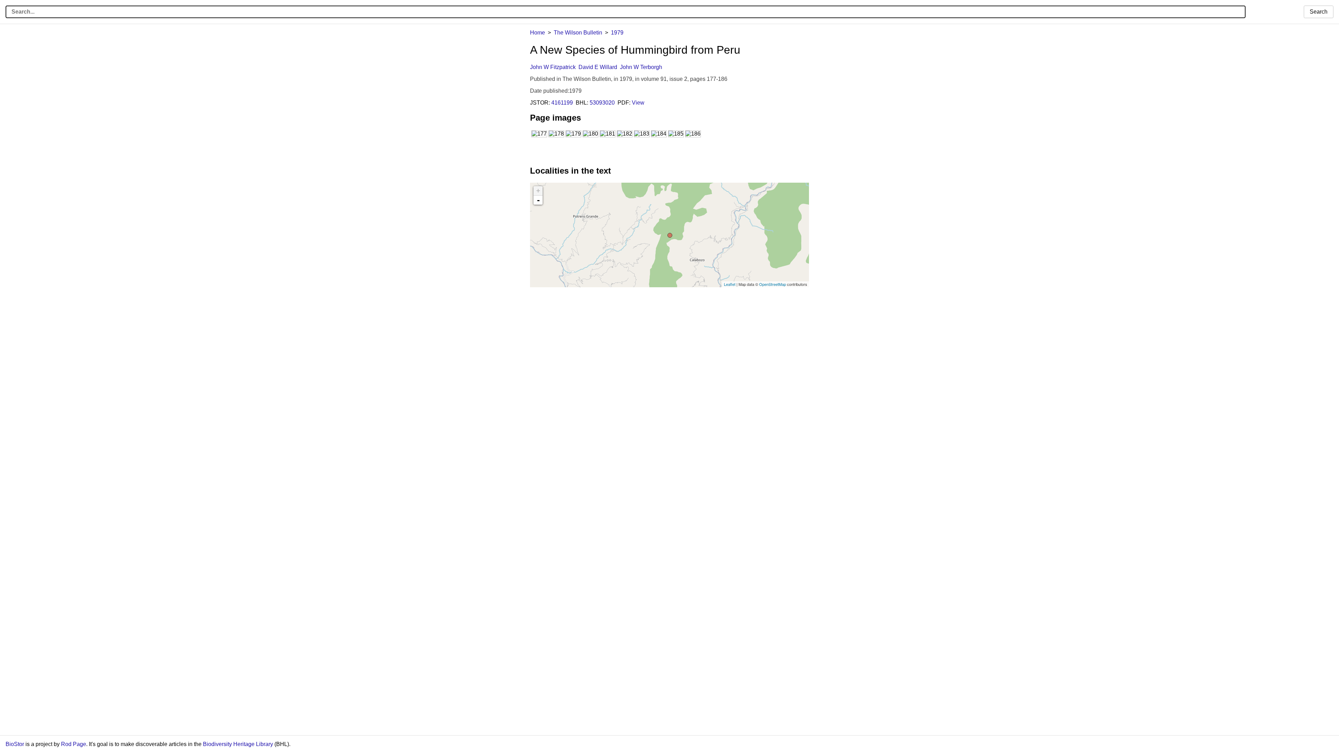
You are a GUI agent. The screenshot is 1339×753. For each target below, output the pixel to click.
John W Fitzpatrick (553, 67)
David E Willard (597, 67)
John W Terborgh (641, 67)
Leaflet (729, 284)
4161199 (562, 103)
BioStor (15, 744)
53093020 (602, 103)
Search (1318, 12)
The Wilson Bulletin (578, 33)
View (638, 103)
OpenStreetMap (772, 284)
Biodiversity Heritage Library (238, 744)
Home (537, 33)
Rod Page (73, 744)
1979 (617, 33)
